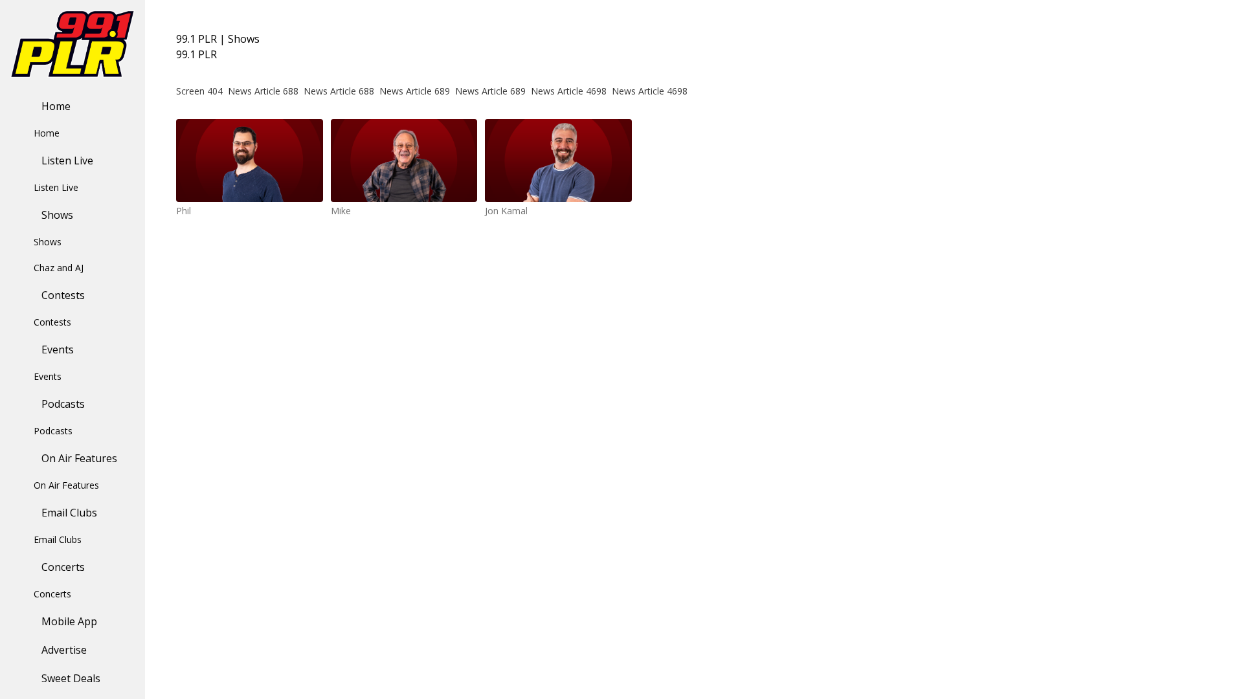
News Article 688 (263, 91)
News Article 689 (414, 91)
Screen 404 (199, 91)
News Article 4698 (569, 91)
